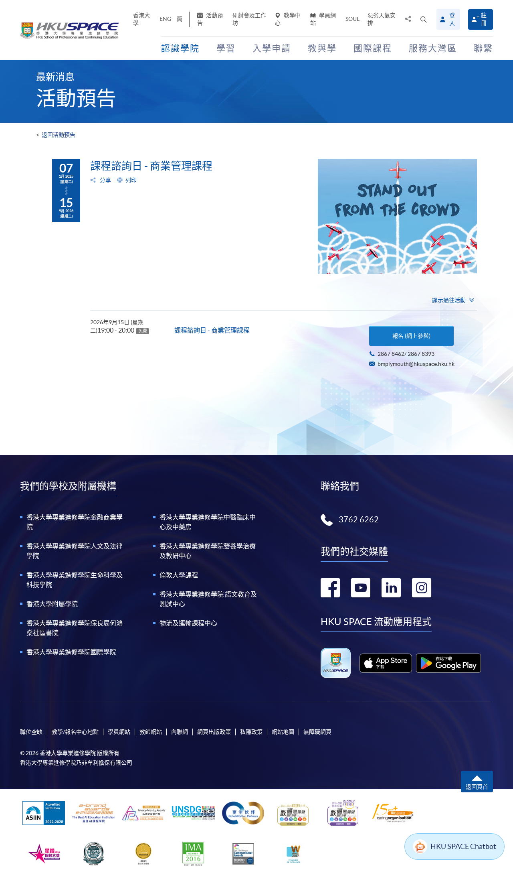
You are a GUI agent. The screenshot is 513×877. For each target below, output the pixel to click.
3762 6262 (359, 519)
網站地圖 (283, 732)
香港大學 (141, 19)
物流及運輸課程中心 (188, 623)
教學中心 (288, 19)
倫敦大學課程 (179, 575)
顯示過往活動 (449, 300)
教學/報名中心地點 (75, 732)
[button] (423, 19)
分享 (105, 180)
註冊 (484, 19)
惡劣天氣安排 (382, 19)
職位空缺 (31, 732)
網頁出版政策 (214, 732)
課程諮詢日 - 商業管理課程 (212, 330)
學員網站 (323, 19)
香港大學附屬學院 (52, 603)
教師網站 (150, 732)
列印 (131, 180)
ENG (165, 19)
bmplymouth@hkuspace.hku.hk (416, 364)
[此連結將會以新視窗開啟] (386, 663)
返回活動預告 (58, 135)
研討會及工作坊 (249, 19)
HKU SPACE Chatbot (463, 846)
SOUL (352, 19)
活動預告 (210, 19)
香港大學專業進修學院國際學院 (71, 652)
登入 (452, 19)
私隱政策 (251, 732)
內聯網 (179, 732)
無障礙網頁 (317, 732)
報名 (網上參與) (411, 336)
